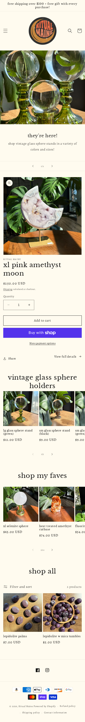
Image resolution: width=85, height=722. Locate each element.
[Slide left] (33, 454)
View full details (65, 356)
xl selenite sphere (16, 526)
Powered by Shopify (45, 706)
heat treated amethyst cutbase (55, 527)
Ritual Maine (26, 706)
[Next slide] (52, 166)
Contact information (55, 712)
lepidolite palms (15, 636)
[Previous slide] (33, 166)
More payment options (42, 343)
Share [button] (12, 358)
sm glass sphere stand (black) (54, 432)
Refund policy (67, 706)
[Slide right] (52, 454)
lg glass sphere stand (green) (18, 432)
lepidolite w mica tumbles (62, 636)
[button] (5, 31)
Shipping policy (31, 712)
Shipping (7, 289)
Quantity (8, 296)
